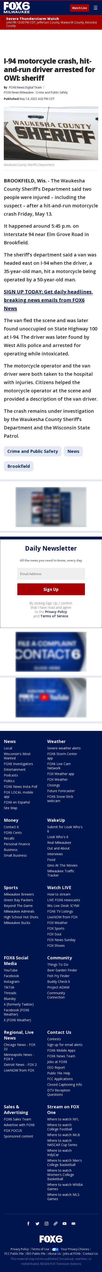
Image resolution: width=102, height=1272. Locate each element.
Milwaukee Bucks (17, 922)
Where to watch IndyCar (59, 1152)
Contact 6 (11, 827)
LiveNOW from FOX (62, 917)
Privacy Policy (56, 611)
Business (11, 849)
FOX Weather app (60, 773)
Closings (53, 785)
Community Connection (56, 995)
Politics (9, 781)
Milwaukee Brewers (19, 894)
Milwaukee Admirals (19, 911)
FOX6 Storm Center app (62, 756)
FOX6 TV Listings (60, 911)
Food (51, 859)
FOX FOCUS (13, 1130)
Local (8, 748)
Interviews (55, 854)
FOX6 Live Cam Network (59, 765)
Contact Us (59, 1032)
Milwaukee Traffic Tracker (60, 873)
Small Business (15, 855)
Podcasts (11, 775)
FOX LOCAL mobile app (18, 794)
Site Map (10, 808)
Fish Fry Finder (58, 976)
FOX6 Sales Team (17, 1119)
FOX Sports (56, 928)
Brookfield (18, 466)
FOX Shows (56, 945)
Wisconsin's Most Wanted (17, 756)
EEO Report (56, 1067)
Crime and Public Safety (52, 92)
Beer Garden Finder (62, 970)
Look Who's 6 (57, 837)
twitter (37, 1223)
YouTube (11, 970)
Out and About (58, 848)
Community (59, 958)
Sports (11, 887)
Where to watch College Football (59, 1127)
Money (11, 820)
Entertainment (15, 769)
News (73, 451)
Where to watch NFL (63, 1119)
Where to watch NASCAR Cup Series (62, 1142)
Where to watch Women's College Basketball (60, 1174)
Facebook (11, 976)
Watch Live (79, 8)
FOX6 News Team (61, 1056)
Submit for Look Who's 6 (65, 829)
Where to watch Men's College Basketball (64, 1162)
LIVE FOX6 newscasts (63, 900)
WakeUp (56, 820)
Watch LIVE (59, 887)
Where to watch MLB (63, 1135)
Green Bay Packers (18, 900)
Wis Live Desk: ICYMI (63, 905)
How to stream (58, 894)
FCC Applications (60, 1079)
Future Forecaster (61, 791)
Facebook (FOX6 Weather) (16, 1012)
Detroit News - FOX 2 (20, 1064)
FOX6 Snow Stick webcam (60, 798)
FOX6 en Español (17, 802)
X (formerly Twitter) (19, 1004)
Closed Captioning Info (64, 1084)
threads (55, 1223)
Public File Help (58, 1073)
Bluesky (10, 998)
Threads (10, 993)
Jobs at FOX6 (57, 1061)
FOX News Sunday (61, 940)
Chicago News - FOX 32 (19, 1046)
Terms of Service (54, 616)
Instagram (11, 981)
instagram (46, 1223)
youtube (64, 1223)
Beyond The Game (18, 905)
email (73, 1223)
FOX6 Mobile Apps (61, 1050)
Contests (54, 1039)
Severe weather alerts (64, 748)
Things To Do (57, 964)
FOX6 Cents (13, 832)
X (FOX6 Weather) (17, 1020)
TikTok (9, 987)
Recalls (9, 838)
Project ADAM (58, 987)
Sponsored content (18, 1136)
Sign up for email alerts (65, 1044)
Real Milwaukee (59, 842)
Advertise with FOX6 (19, 1125)
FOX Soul (54, 934)
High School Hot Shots (21, 917)
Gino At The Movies (62, 865)
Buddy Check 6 (58, 981)
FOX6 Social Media (16, 960)
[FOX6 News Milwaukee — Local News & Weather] (17, 7)
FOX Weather (57, 779)
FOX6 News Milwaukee (19, 92)
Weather (56, 741)
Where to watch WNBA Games (65, 1186)
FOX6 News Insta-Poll (20, 786)
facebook (28, 1223)
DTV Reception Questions (58, 1092)
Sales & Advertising (16, 1109)
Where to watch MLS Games (63, 1196)
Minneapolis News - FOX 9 (19, 1056)
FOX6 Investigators (18, 763)
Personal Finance (17, 844)
